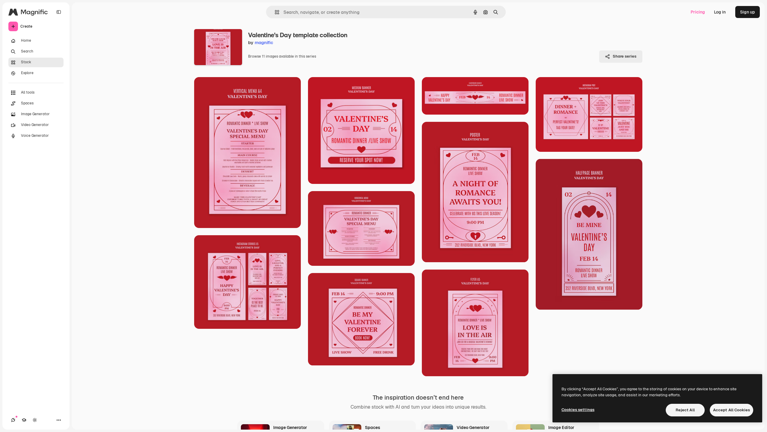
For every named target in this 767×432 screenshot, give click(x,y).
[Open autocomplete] (274, 12)
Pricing (698, 12)
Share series (624, 56)
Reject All (685, 409)
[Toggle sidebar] (59, 12)
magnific (264, 42)
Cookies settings (577, 409)
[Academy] (24, 420)
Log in (720, 12)
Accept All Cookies (731, 409)
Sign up (747, 12)
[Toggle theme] (35, 420)
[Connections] (13, 420)
